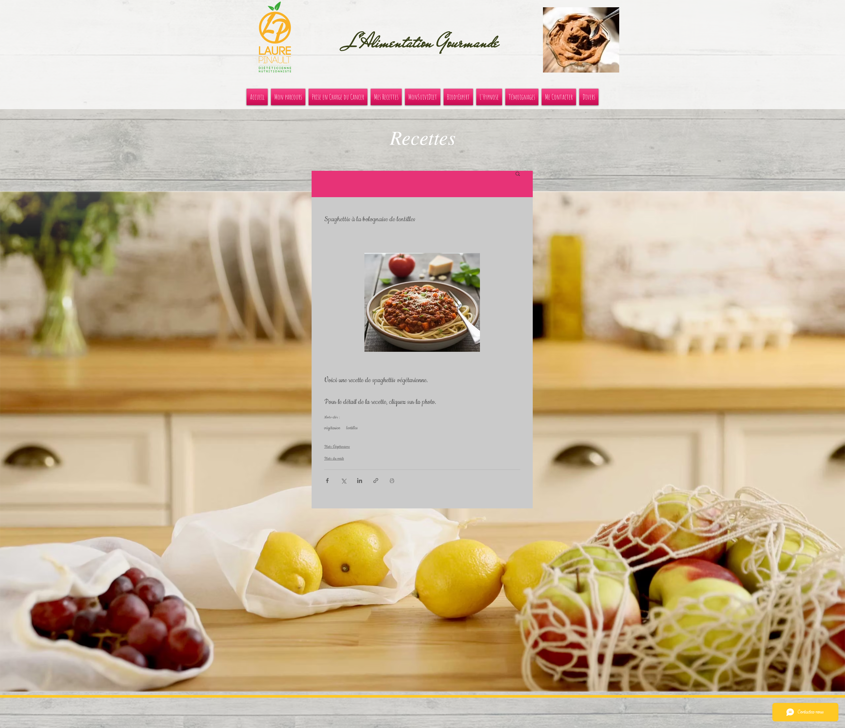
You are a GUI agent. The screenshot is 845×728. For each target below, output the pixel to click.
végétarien (332, 428)
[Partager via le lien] (376, 480)
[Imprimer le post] (392, 480)
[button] (581, 40)
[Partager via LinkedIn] (359, 480)
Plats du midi (334, 458)
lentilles (352, 428)
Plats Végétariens (337, 446)
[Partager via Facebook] (327, 480)
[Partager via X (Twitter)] (343, 480)
